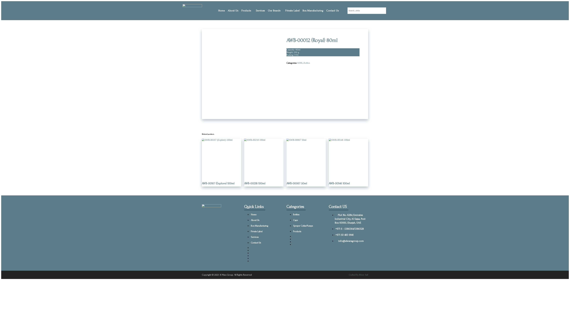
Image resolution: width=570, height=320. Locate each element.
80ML (300, 63)
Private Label (292, 10)
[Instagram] (233, 227)
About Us (233, 10)
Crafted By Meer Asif (358, 274)
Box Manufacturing (313, 10)
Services (260, 10)
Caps (295, 220)
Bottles (307, 63)
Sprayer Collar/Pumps (303, 225)
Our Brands (274, 10)
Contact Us (332, 10)
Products (246, 10)
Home (221, 10)
